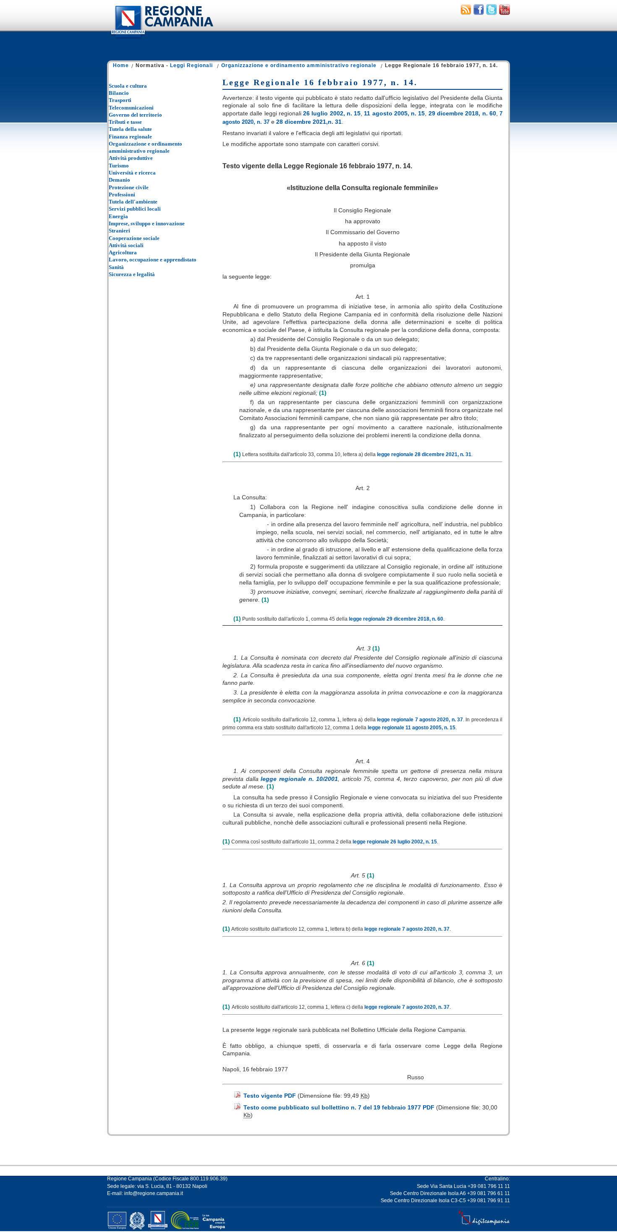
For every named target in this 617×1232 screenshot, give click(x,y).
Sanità (116, 267)
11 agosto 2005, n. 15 (394, 113)
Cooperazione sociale (134, 238)
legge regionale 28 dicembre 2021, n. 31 (424, 454)
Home (121, 65)
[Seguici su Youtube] (504, 13)
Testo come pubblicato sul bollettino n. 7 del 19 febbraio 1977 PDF (338, 1107)
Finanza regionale (130, 136)
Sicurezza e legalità (132, 274)
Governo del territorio (135, 115)
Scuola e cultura (128, 86)
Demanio (119, 180)
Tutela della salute (130, 129)
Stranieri (119, 230)
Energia (118, 216)
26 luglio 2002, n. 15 (332, 113)
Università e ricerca (132, 173)
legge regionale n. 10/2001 (299, 778)
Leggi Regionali (191, 65)
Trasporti (120, 100)
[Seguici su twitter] (491, 13)
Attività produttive (131, 158)
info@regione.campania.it (153, 1193)
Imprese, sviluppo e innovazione (147, 223)
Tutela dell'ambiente (133, 201)
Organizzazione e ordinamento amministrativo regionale (298, 65)
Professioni (122, 194)
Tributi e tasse (125, 122)
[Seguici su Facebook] (478, 13)
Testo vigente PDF (269, 1095)
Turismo (119, 165)
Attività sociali (126, 245)
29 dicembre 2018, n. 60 (462, 113)
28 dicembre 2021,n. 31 (309, 121)
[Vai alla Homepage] (161, 39)
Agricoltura (123, 252)
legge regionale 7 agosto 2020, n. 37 (420, 720)
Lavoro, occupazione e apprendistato (152, 259)
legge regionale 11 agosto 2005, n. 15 (411, 728)
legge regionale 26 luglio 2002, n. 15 (395, 842)
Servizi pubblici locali (135, 209)
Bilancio (119, 93)
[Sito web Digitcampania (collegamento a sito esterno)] (484, 1224)
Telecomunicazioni (131, 107)
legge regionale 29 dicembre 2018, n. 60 (396, 619)
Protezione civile (129, 187)
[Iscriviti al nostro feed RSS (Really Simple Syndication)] (465, 13)
